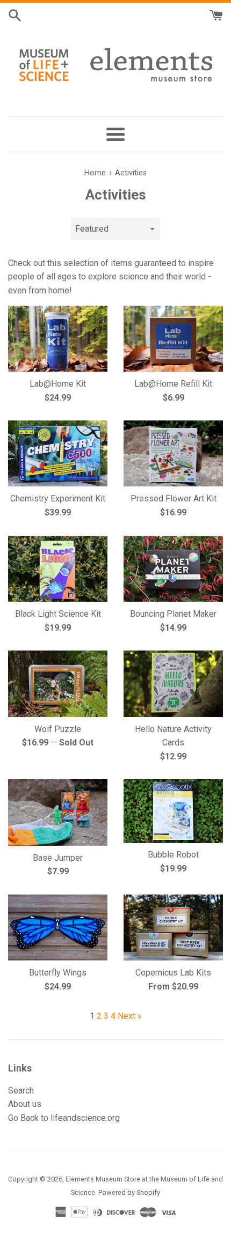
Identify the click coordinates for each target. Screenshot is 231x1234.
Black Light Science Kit (58, 614)
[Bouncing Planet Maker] (173, 569)
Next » (130, 1016)
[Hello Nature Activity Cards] (173, 683)
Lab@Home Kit (58, 384)
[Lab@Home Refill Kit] (173, 339)
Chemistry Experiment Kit (57, 498)
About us (24, 1104)
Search (21, 1090)
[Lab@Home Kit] (57, 339)
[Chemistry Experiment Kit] (57, 453)
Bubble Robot (173, 854)
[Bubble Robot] (173, 811)
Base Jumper (58, 858)
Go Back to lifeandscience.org (64, 1118)
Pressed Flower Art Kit (173, 498)
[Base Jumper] (57, 812)
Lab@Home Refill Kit (173, 384)
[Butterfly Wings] (57, 927)
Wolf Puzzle (57, 729)
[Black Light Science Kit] (57, 569)
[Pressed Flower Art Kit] (173, 453)
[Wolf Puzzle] (57, 683)
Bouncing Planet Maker (173, 614)
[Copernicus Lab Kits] (173, 927)
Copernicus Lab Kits (173, 972)
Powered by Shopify (129, 1192)
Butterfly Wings (57, 972)
